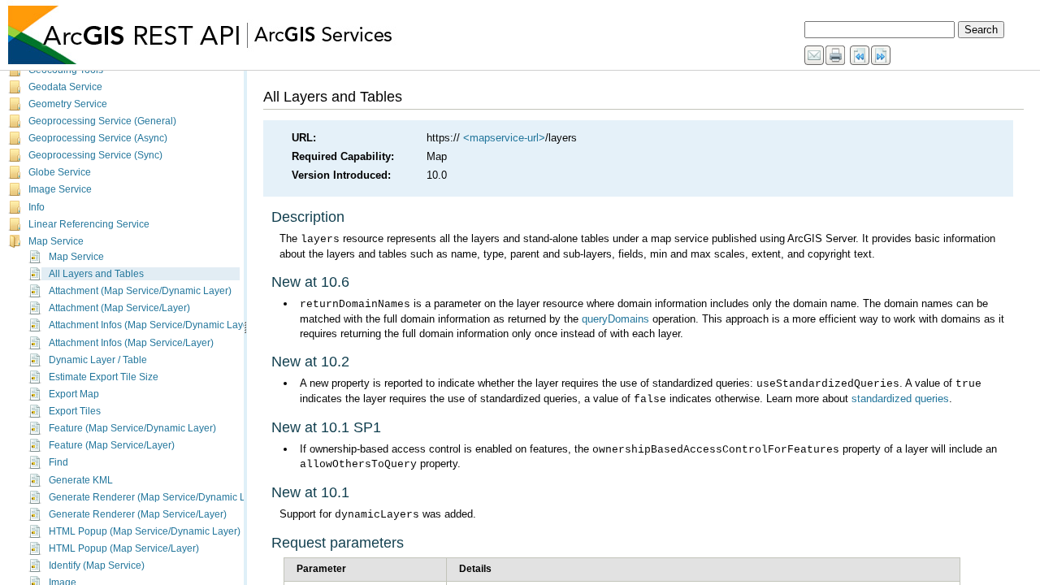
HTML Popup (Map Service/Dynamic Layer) (144, 531)
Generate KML (81, 480)
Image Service (60, 189)
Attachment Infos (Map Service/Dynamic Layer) (152, 325)
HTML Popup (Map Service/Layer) (124, 548)
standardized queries (900, 398)
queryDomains (615, 319)
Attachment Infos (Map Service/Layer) (131, 343)
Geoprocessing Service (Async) (97, 138)
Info (36, 207)
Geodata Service (65, 87)
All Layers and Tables (96, 274)
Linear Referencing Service (89, 224)
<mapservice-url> (504, 138)
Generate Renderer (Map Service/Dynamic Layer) (158, 497)
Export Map (74, 394)
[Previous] (860, 56)
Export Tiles (75, 411)
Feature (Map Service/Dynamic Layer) (132, 428)
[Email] (815, 56)
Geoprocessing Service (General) (102, 121)
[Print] (836, 56)
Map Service (56, 241)
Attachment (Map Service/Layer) (119, 308)
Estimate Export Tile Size (103, 377)
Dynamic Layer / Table (98, 360)
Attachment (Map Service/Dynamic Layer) (140, 291)
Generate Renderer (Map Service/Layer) (138, 514)
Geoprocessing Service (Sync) (95, 155)
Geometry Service (67, 104)
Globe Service (59, 172)
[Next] (881, 56)
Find (58, 462)
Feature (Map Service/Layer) (112, 445)
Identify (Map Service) (97, 565)
